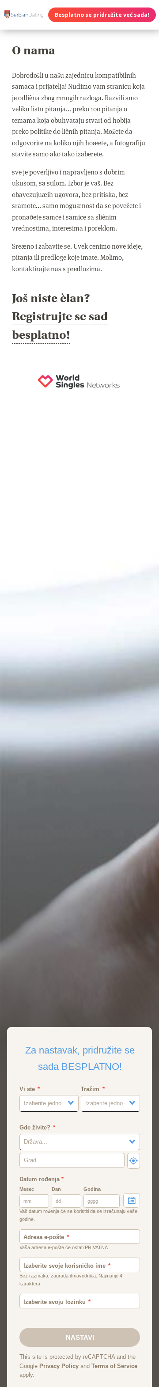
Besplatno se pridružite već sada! (102, 15)
